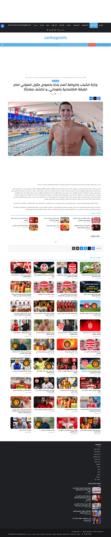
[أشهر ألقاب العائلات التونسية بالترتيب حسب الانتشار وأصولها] (96, 513)
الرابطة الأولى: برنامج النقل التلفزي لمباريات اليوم (44, 276)
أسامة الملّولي (94, 236)
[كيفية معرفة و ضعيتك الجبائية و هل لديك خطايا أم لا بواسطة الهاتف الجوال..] (96, 490)
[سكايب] (85, 248)
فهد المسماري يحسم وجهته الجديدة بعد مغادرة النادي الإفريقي (91, 410)
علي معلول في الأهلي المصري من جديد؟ (44, 409)
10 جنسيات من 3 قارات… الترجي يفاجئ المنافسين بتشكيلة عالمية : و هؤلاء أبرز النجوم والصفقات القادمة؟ (21, 411)
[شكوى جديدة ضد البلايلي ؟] (67, 402)
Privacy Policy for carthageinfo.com (19, 25)
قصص (98, 474)
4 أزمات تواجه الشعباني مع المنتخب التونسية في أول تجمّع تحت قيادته (22, 314)
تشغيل (47, 25)
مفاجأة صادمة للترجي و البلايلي (20, 226)
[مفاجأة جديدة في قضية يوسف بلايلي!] (20, 383)
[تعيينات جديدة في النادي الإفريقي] (44, 287)
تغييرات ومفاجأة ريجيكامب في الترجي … (21, 371)
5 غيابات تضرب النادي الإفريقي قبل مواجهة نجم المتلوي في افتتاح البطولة (67, 295)
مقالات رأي (61, 25)
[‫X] (95, 98)
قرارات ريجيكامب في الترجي (47, 430)
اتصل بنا (42, 25)
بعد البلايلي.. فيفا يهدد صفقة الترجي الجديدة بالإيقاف (45, 372)
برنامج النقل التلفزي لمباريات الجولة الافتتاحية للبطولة (92, 295)
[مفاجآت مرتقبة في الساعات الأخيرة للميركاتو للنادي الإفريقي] (95, 220)
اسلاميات (98, 464)
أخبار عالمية (54, 25)
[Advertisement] (55, 11)
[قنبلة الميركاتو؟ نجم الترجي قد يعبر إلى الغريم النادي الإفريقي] (90, 364)
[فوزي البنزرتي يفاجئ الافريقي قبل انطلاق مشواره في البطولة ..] (67, 268)
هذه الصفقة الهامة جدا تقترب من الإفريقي (92, 352)
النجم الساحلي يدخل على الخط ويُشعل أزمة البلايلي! (76, 44)
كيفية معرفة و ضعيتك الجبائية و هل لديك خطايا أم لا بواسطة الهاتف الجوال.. (82, 490)
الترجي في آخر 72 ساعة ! (25, 430)
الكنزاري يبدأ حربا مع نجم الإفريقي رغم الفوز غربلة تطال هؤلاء (82, 227)
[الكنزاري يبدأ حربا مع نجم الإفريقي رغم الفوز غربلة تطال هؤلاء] (95, 227)
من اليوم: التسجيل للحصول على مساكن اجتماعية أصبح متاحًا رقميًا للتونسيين (82, 498)
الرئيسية (101, 25)
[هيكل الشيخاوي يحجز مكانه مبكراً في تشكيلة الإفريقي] (44, 325)
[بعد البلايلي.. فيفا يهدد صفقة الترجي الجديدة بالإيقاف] (44, 364)
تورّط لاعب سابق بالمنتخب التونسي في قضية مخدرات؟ (44, 391)
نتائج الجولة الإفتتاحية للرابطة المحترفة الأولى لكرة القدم (91, 276)
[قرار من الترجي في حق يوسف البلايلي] (44, 344)
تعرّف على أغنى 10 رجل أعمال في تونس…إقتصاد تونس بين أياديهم (82, 505)
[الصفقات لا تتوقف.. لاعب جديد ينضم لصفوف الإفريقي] (90, 325)
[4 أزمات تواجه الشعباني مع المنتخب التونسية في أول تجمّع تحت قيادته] (20, 306)
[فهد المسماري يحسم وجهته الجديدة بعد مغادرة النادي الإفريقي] (90, 402)
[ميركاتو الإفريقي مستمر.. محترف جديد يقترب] (90, 383)
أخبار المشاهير (85, 25)
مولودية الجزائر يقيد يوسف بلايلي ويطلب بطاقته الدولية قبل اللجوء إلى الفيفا (21, 295)
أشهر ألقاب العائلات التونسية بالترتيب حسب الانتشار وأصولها (82, 512)
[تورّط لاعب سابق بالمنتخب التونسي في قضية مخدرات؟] (44, 383)
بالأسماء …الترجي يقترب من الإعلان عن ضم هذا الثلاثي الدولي (44, 314)
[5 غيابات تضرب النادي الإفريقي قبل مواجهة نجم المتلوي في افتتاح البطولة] (67, 287)
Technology (97, 451)
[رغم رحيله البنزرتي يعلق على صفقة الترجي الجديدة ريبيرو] (90, 423)
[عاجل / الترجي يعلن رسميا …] (64, 227)
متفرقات (69, 25)
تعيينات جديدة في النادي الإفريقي (46, 294)
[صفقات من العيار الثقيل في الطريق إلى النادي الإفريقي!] (67, 423)
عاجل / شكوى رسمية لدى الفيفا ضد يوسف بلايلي (68, 391)
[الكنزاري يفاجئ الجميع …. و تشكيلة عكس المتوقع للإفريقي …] (20, 268)
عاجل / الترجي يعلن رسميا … (52, 226)
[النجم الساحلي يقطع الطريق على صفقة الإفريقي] (67, 364)
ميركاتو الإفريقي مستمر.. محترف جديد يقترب (91, 391)
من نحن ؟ (35, 25)
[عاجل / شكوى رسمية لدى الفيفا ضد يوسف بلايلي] (67, 383)
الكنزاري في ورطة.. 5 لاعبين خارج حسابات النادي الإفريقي (67, 333)
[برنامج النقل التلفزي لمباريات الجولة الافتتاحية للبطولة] (90, 287)
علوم (99, 471)
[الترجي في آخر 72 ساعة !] (20, 423)
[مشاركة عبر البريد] (77, 248)
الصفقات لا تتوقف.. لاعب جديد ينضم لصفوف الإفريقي (92, 333)
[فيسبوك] (99, 98)
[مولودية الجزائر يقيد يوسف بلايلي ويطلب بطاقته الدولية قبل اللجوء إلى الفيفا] (20, 287)
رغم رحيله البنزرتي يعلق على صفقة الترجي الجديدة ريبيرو (90, 431)
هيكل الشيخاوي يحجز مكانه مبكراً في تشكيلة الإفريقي (45, 333)
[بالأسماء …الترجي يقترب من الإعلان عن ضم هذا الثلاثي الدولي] (44, 306)
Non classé (97, 449)
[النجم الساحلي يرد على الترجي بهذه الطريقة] (33, 220)
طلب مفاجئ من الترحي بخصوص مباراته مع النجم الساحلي (90, 314)
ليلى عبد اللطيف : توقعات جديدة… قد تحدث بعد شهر (82, 519)
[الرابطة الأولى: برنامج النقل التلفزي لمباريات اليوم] (44, 268)
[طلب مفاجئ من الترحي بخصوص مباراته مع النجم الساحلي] (90, 306)
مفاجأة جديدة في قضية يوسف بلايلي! (22, 390)
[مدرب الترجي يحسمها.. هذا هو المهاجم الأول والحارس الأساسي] (20, 344)
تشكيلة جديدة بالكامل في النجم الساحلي (67, 313)
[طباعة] (73, 248)
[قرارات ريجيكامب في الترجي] (44, 423)
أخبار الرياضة (94, 25)
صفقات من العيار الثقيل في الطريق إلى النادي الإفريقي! (68, 431)
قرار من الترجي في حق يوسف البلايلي (45, 352)
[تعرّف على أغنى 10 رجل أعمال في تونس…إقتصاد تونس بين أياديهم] (96, 506)
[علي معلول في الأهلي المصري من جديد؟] (44, 402)
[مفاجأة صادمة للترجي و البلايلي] (33, 227)
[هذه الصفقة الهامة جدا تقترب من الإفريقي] (90, 344)
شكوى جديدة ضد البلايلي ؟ (71, 409)
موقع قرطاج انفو (75, 531)
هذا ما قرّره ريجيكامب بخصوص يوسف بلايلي (22, 333)
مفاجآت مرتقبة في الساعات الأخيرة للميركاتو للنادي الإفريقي (81, 219)
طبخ (99, 469)
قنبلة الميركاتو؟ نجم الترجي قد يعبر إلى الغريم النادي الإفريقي (91, 372)
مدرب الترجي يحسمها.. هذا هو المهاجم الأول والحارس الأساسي (21, 352)
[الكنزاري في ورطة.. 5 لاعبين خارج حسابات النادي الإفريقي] (67, 325)
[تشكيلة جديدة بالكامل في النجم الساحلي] (67, 306)
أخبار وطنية (76, 25)
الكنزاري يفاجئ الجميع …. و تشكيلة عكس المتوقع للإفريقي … (21, 276)
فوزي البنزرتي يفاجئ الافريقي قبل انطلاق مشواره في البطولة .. (67, 276)
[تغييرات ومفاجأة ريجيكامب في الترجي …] (20, 364)
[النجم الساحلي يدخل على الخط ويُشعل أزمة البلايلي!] (64, 220)
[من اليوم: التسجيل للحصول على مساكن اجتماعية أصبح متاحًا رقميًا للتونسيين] (96, 498)
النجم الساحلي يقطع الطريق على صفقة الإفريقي (67, 372)
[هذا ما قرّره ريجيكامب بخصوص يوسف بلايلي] (20, 325)
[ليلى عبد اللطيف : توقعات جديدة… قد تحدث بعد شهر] (96, 521)
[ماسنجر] (91, 98)
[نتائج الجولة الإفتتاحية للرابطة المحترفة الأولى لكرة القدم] (90, 268)
